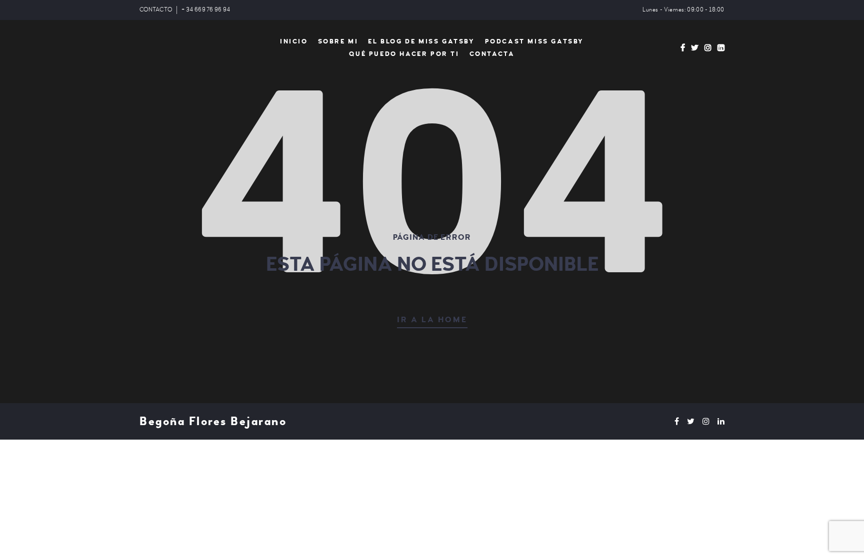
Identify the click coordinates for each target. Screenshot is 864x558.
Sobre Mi (338, 41)
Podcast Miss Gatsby (534, 41)
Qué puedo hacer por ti (404, 54)
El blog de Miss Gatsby (421, 41)
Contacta (492, 54)
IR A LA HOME (432, 320)
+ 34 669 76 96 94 (206, 9)
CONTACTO (156, 9)
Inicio (294, 41)
